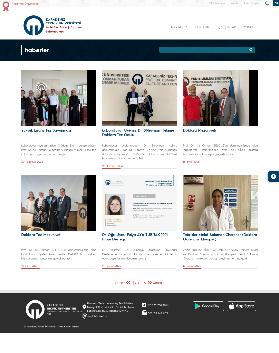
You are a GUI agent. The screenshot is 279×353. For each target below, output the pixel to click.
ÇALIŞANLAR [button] (227, 27)
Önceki (120, 282)
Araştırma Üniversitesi (25, 3)
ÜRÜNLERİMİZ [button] (203, 27)
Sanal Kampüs (251, 3)
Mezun (234, 3)
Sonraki (158, 282)
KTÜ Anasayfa (217, 3)
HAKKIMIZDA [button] (178, 27)
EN (276, 3)
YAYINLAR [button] (248, 27)
